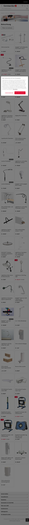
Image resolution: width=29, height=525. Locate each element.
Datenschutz (15, 89)
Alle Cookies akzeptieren (20, 92)
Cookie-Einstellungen (9, 92)
